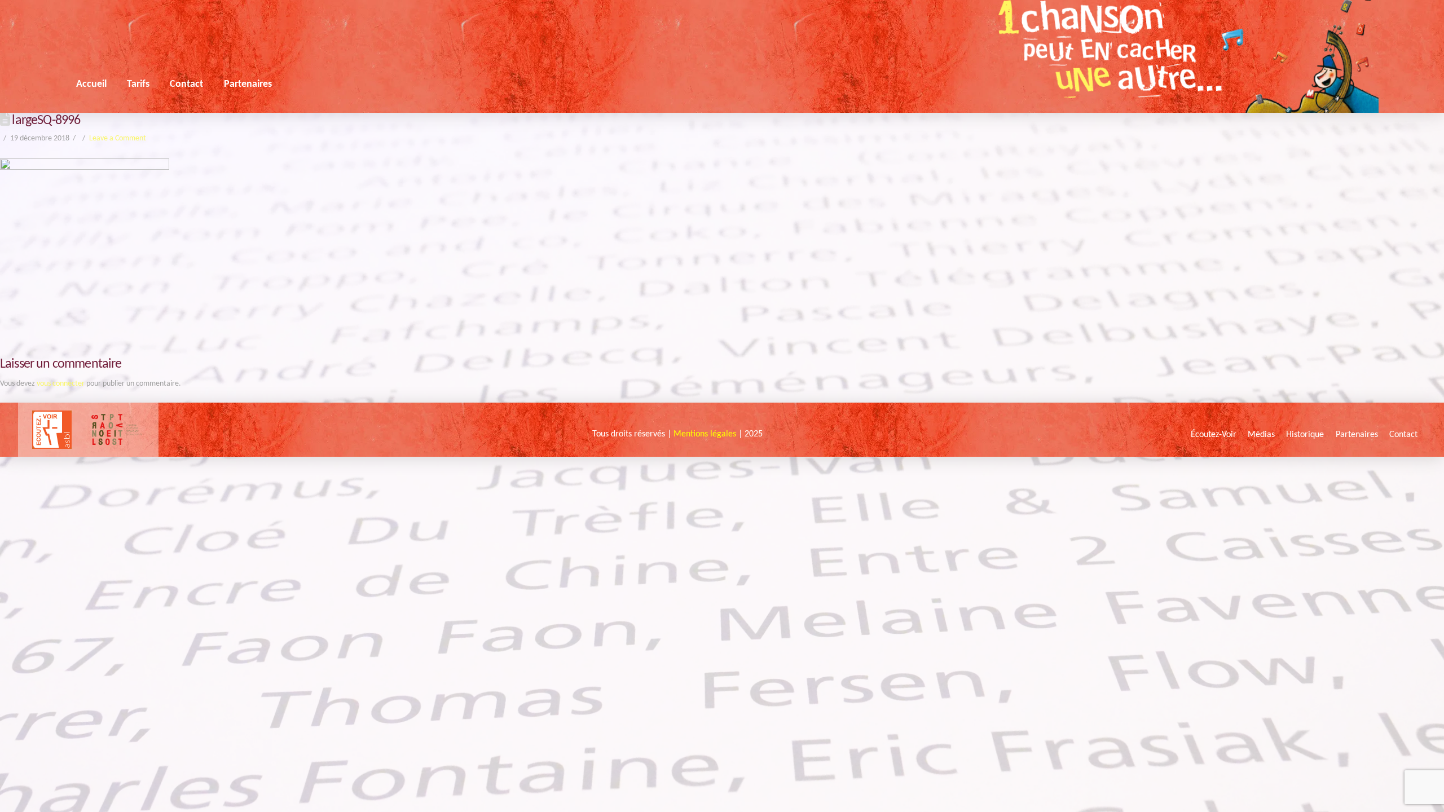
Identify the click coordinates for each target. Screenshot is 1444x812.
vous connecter (61, 383)
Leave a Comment (117, 138)
